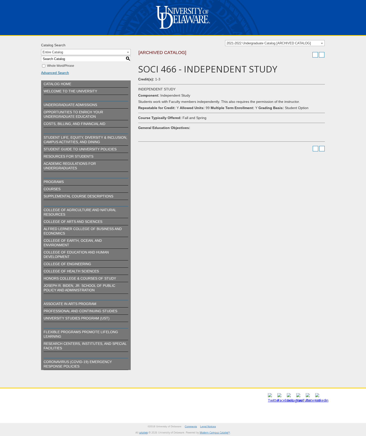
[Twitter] (273, 400)
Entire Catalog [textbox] (53, 52)
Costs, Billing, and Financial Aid (74, 124)
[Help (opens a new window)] (321, 55)
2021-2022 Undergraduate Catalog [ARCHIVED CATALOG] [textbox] (269, 43)
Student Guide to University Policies (80, 149)
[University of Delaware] (183, 29)
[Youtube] (303, 400)
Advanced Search (55, 73)
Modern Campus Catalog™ (215, 432)
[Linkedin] (321, 400)
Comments (191, 426)
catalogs (143, 432)
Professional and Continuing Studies (80, 311)
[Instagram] (295, 400)
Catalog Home (57, 84)
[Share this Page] (308, 55)
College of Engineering (67, 264)
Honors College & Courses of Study (80, 278)
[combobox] (275, 43)
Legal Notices (208, 426)
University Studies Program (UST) (77, 318)
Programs (54, 182)
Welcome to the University (70, 91)
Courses (52, 189)
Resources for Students (68, 156)
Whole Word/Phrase (60, 65)
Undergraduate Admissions (70, 105)
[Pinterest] (313, 400)
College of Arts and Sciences (73, 222)
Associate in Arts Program (70, 304)
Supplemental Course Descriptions (78, 196)
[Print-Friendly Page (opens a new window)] (315, 55)
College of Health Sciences (71, 271)
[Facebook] (285, 400)
